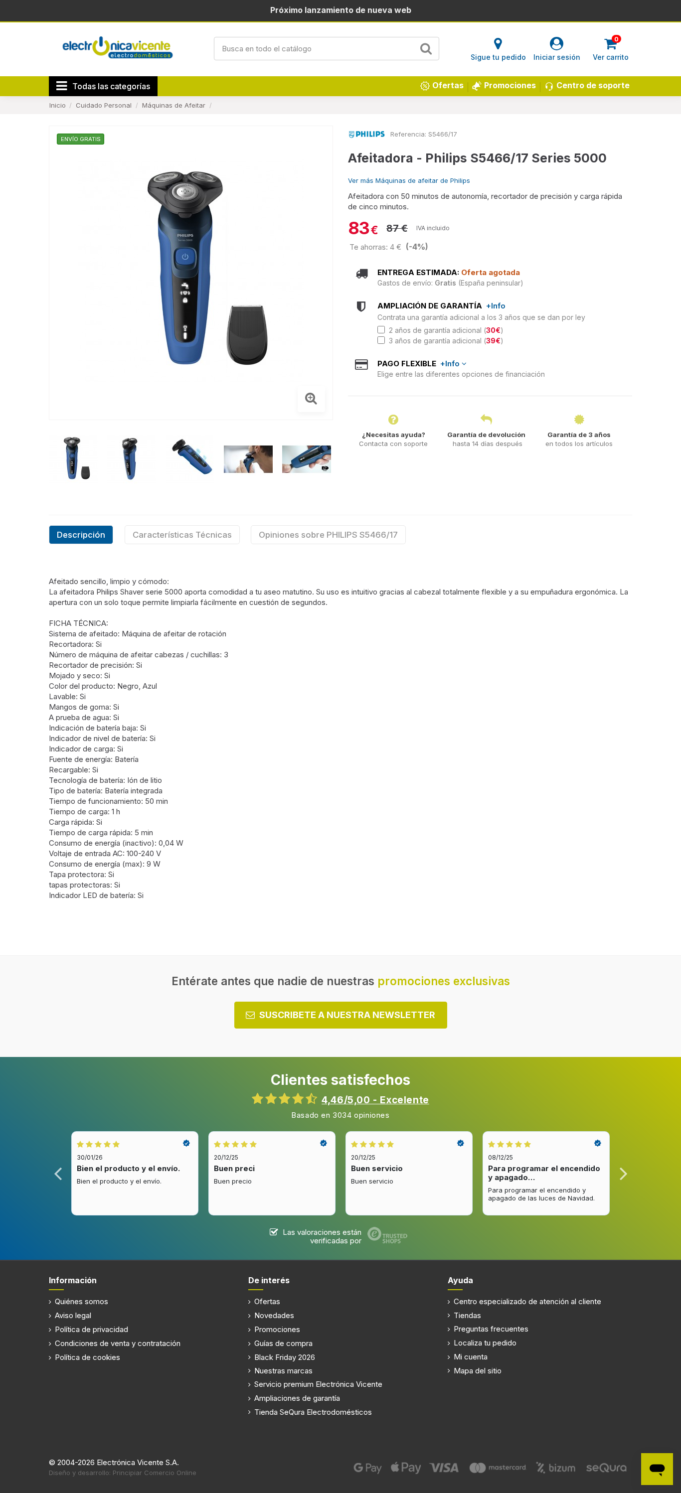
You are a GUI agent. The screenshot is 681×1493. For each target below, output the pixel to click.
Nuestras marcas (283, 1370)
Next (623, 1173)
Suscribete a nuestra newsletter (347, 1015)
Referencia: (408, 134)
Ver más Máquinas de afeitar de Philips (409, 180)
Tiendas (467, 1315)
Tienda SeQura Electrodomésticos (313, 1412)
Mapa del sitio (478, 1370)
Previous (58, 1173)
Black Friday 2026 (284, 1357)
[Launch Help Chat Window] (657, 1469)
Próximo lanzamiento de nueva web (340, 10)
